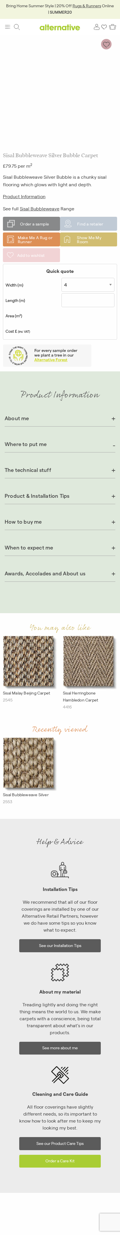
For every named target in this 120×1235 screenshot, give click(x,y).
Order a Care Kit (60, 1160)
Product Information (24, 196)
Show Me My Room (89, 239)
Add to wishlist (31, 255)
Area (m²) (14, 315)
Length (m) (15, 300)
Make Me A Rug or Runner (35, 239)
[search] (17, 27)
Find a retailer (90, 223)
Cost (18, 331)
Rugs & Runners (87, 5)
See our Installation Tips (60, 945)
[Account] (96, 27)
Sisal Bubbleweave (39, 208)
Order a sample (34, 223)
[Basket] (112, 27)
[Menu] (7, 27)
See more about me (60, 1047)
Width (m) (14, 284)
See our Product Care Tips (60, 1143)
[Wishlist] (104, 27)
